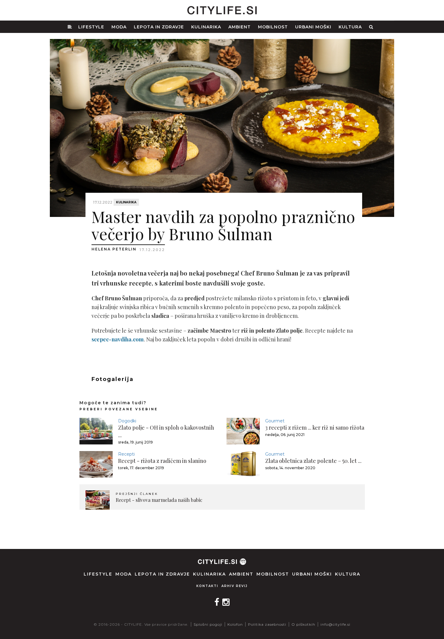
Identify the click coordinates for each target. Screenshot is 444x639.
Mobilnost (273, 27)
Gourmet (275, 421)
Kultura (350, 27)
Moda (119, 27)
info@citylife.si (335, 624)
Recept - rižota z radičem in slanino (162, 460)
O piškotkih (303, 624)
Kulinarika (206, 27)
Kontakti (207, 586)
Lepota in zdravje (159, 27)
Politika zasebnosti (267, 624)
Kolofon (235, 624)
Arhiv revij (234, 586)
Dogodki (127, 421)
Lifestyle (91, 27)
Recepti (126, 454)
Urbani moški (313, 27)
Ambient (239, 27)
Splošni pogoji (208, 624)
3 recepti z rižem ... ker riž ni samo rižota (314, 427)
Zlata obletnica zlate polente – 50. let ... (313, 460)
